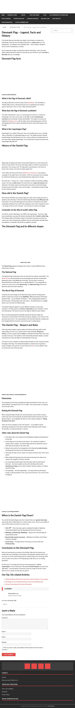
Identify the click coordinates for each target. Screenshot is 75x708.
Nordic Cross (6, 278)
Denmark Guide (12, 15)
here (32, 345)
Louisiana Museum (32, 18)
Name (4, 631)
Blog (44, 15)
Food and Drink (34, 15)
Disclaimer (4, 691)
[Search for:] (62, 30)
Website (4, 642)
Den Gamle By (56, 18)
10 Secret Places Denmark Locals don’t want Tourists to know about (26, 579)
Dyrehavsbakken (6, 22)
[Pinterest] (41, 666)
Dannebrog (30, 102)
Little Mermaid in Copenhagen (58, 15)
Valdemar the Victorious (30, 173)
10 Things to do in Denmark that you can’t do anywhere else (24, 581)
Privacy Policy (6, 694)
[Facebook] (27, 666)
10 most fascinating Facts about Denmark (18, 584)
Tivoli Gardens (6, 18)
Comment (5, 617)
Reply (5, 604)
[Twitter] (47, 666)
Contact (4, 677)
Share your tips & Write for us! (10, 680)
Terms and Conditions (7, 688)
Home (3, 15)
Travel (23, 15)
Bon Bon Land (45, 18)
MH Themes (51, 706)
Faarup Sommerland (21, 22)
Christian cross (12, 121)
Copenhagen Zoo (19, 18)
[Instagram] (34, 666)
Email (3, 637)
